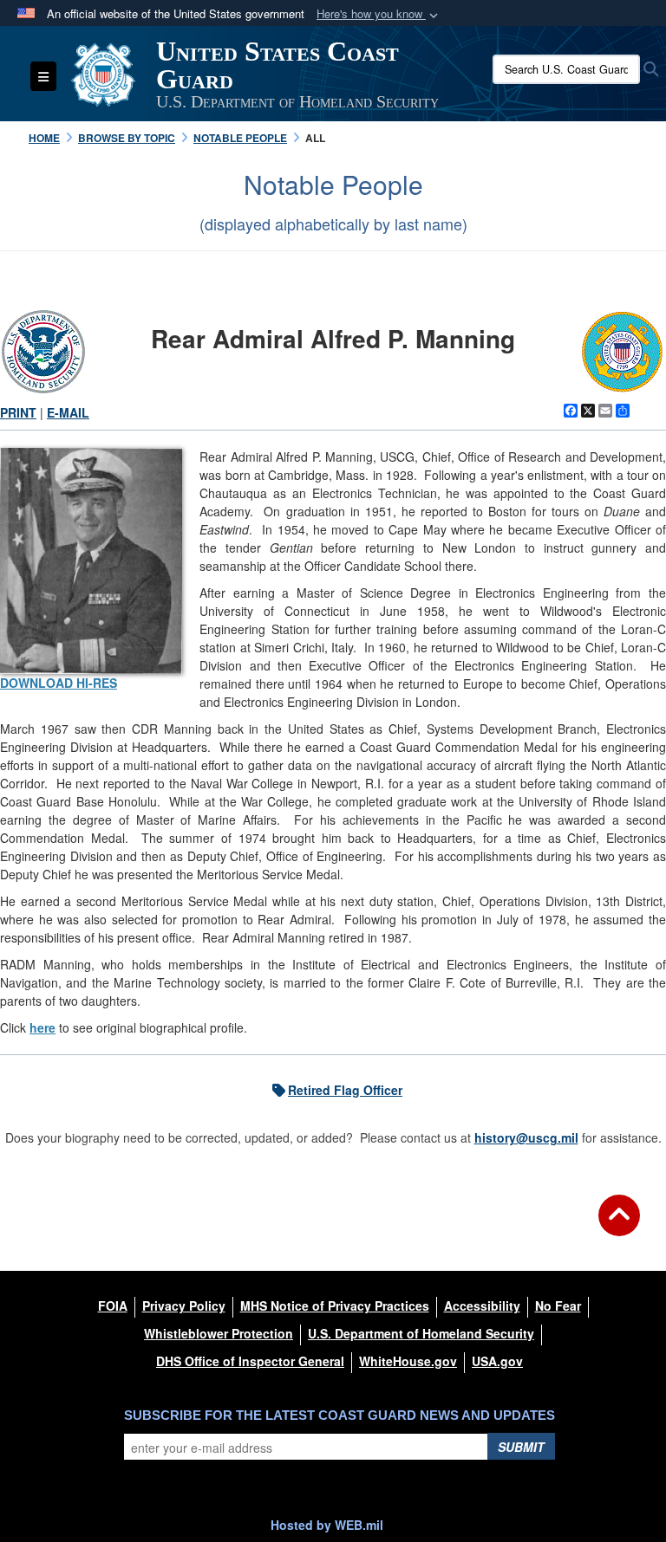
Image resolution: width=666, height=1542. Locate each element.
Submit (521, 1446)
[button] (379, 14)
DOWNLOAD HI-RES (58, 682)
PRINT (18, 412)
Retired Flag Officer (345, 1089)
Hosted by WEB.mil (327, 1524)
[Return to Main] (619, 1225)
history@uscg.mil (526, 1137)
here (42, 1027)
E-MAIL (68, 412)
